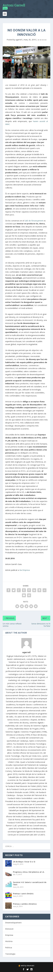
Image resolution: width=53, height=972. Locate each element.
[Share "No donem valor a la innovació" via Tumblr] (23, 590)
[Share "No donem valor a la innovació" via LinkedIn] (34, 590)
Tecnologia (10, 954)
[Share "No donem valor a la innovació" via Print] (29, 595)
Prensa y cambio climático (25, 904)
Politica (8, 947)
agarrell (19, 39)
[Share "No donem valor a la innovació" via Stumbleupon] (44, 590)
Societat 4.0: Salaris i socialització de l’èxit (29, 883)
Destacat (9, 929)
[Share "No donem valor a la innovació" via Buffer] (39, 590)
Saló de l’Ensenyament (34, 220)
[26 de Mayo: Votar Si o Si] (8, 863)
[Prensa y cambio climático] (8, 905)
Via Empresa (24, 570)
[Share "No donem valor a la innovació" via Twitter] (13, 590)
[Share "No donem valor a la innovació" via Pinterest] (29, 590)
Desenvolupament (13, 922)
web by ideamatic (27, 965)
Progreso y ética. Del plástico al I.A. (29, 872)
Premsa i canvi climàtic (23, 893)
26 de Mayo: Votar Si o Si (24, 861)
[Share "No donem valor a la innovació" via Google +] (18, 590)
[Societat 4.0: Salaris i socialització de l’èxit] (8, 884)
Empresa (9, 935)
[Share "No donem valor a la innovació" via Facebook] (8, 590)
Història (8, 941)
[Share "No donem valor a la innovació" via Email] (23, 595)
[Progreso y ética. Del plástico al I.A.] (8, 873)
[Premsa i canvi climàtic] (8, 895)
